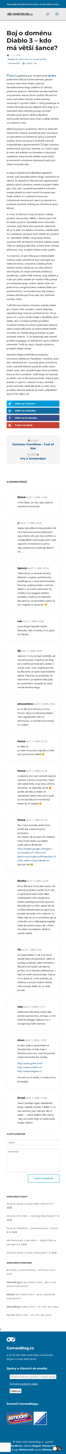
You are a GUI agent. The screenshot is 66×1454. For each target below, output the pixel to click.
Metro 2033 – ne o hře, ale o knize (41, 1306)
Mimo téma (24, 59)
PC (31, 59)
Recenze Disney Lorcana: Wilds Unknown (28, 1203)
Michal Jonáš (26, 1449)
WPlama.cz (48, 1449)
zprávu (52, 75)
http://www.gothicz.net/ (30, 1063)
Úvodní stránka (39, 59)
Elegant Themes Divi (44, 1445)
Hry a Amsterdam (33, 458)
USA (35, 63)
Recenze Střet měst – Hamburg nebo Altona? (30, 1215)
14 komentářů (14, 63)
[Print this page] (8, 55)
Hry (16, 59)
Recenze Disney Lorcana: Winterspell (26, 1252)
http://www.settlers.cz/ (29, 1067)
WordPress (16, 1445)
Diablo (29, 63)
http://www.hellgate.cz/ (29, 1071)
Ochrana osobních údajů (24, 1384)
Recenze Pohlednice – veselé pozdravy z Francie (32, 1228)
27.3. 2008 (16, 55)
